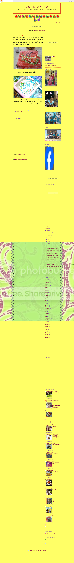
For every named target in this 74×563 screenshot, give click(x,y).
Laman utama (28, 152)
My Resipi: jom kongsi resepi (52, 533)
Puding (46, 321)
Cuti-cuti (46, 295)
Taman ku (47, 332)
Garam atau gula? (49, 515)
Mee (46, 311)
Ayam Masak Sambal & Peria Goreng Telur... (53, 251)
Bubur (46, 290)
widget (34, 30)
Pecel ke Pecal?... (50, 259)
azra (54, 56)
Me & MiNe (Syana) (50, 420)
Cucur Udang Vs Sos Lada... (52, 248)
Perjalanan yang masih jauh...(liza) (52, 424)
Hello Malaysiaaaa (49, 421)
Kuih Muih (47, 308)
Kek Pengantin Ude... (51, 264)
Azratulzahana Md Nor (49, 146)
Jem (46, 302)
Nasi (46, 316)
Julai (49, 239)
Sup (45, 331)
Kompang (47, 306)
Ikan (46, 300)
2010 (47, 230)
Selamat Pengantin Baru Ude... (53, 266)
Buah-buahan (47, 289)
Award (46, 281)
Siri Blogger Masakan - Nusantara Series (55, 482)
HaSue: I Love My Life (50, 443)
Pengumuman (47, 318)
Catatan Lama (40, 152)
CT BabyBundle (55, 453)
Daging (46, 297)
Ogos (49, 237)
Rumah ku (47, 324)
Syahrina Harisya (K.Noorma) (52, 391)
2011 (47, 228)
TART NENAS (55, 471)
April (49, 245)
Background (47, 285)
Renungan (47, 323)
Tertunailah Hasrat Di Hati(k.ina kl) (52, 401)
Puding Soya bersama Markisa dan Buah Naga (55, 436)
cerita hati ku (49, 526)
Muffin (46, 313)
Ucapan (46, 334)
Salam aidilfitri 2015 (55, 444)
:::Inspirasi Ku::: (49, 470)
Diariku (48, 497)
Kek (21, 111)
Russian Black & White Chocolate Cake (55, 491)
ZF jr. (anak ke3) (55, 426)
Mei (48, 243)
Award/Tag (47, 282)
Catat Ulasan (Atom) (21, 154)
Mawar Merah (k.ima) (50, 525)
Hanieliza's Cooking (50, 461)
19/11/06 (46, 279)
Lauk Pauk (47, 310)
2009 (47, 273)
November (50, 234)
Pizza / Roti (47, 319)
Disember (50, 232)
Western (46, 337)
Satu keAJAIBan (49, 452)
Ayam (46, 284)
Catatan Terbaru (16, 152)
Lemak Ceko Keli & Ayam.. (52, 255)
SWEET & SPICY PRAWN (55, 412)
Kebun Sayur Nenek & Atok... (53, 261)
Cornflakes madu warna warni (55, 508)
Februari (49, 269)
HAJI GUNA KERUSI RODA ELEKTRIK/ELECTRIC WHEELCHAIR (56, 405)
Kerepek (46, 305)
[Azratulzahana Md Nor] (49, 169)
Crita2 (17, 111)
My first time (47, 315)
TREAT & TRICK (50, 410)
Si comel (46, 326)
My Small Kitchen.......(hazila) (52, 434)
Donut (46, 298)
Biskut (46, 287)
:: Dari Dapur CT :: (50, 479)
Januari (49, 270)
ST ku (46, 329)
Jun (48, 241)
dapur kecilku (49, 506)
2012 (47, 226)
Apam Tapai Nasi (55, 392)
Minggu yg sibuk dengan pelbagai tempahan (55, 500)
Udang (46, 336)
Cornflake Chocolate (56, 517)
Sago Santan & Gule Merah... (53, 257)
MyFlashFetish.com (41, 30)
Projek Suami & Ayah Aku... (52, 253)
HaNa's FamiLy (49, 488)
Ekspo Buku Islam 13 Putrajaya (55, 463)
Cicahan (46, 292)
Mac (49, 247)
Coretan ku (37, 6)
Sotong (46, 328)
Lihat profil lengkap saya (51, 65)
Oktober (49, 235)
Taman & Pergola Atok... (52, 262)
